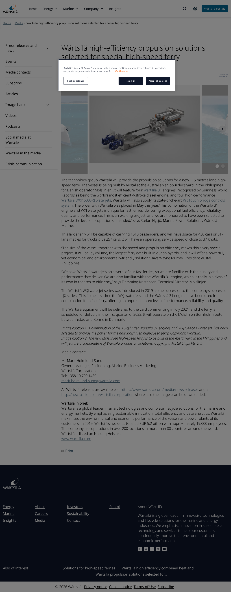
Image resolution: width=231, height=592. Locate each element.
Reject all (130, 80)
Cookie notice (121, 71)
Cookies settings (75, 80)
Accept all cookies (158, 80)
